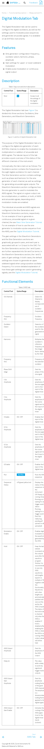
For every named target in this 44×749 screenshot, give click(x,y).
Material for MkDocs (16, 746)
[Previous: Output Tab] (3, 736)
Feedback (33, 3)
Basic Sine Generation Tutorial (29, 222)
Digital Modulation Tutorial (28, 232)
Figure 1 (32, 110)
